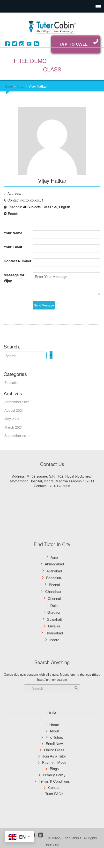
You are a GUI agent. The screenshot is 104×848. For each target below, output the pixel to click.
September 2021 (17, 401)
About (54, 730)
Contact (54, 787)
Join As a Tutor (54, 755)
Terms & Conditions (54, 781)
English (64, 206)
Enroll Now (54, 743)
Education (12, 382)
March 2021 (13, 427)
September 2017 (17, 435)
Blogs (54, 768)
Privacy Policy (54, 774)
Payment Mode (54, 762)
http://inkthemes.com (52, 679)
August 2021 (14, 410)
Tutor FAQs (54, 793)
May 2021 (12, 418)
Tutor (21, 86)
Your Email (13, 247)
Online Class (54, 749)
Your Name (13, 233)
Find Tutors (54, 737)
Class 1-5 (50, 206)
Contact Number (17, 261)
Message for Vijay (14, 277)
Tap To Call (73, 44)
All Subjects (32, 206)
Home (8, 86)
